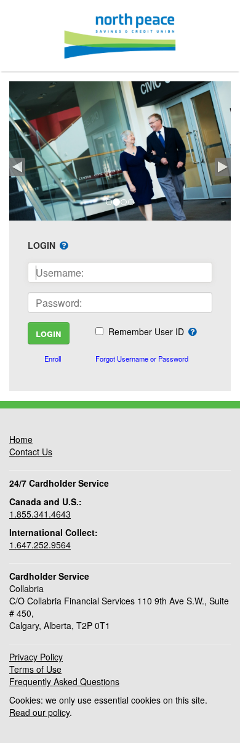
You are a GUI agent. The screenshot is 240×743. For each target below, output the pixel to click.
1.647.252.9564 (40, 544)
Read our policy (39, 712)
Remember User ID (146, 331)
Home (21, 439)
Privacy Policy (36, 657)
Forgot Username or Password (141, 358)
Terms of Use (35, 669)
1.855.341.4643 (40, 514)
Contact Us (30, 451)
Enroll (52, 358)
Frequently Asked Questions (64, 681)
